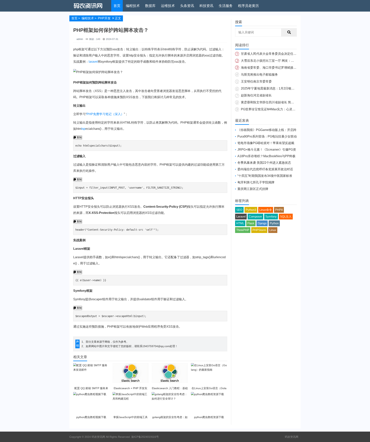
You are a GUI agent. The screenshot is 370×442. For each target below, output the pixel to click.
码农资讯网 (291, 436)
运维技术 (168, 6)
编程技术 (133, 6)
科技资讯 (206, 6)
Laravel (241, 216)
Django (262, 223)
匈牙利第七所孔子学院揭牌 (255, 182)
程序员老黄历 (248, 6)
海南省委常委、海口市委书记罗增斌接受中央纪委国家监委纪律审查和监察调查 (295, 67)
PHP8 (279, 209)
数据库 (150, 6)
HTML (240, 223)
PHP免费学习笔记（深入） (105, 114)
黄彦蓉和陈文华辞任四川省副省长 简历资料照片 (273, 102)
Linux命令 (265, 209)
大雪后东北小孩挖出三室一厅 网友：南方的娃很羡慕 (277, 60)
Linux (272, 230)
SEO (239, 209)
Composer (255, 216)
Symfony (271, 216)
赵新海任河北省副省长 (256, 95)
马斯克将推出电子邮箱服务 (259, 74)
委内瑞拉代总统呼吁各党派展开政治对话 (265, 169)
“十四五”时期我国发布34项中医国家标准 (264, 175)
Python (274, 223)
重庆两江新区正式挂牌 (252, 189)
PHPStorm (259, 230)
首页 (117, 6)
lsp (83, 128)
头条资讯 (187, 6)
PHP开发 (104, 18)
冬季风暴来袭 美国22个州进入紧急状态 (264, 162)
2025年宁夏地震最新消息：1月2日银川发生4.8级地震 (277, 88)
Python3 (251, 209)
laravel (93, 61)
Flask (250, 223)
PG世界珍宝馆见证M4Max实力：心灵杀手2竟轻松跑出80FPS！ (284, 109)
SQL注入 (286, 216)
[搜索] (289, 32)
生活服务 (226, 6)
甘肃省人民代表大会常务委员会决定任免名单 (272, 53)
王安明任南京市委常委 (256, 81)
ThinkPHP (242, 230)
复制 (79, 137)
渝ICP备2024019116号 (145, 436)
